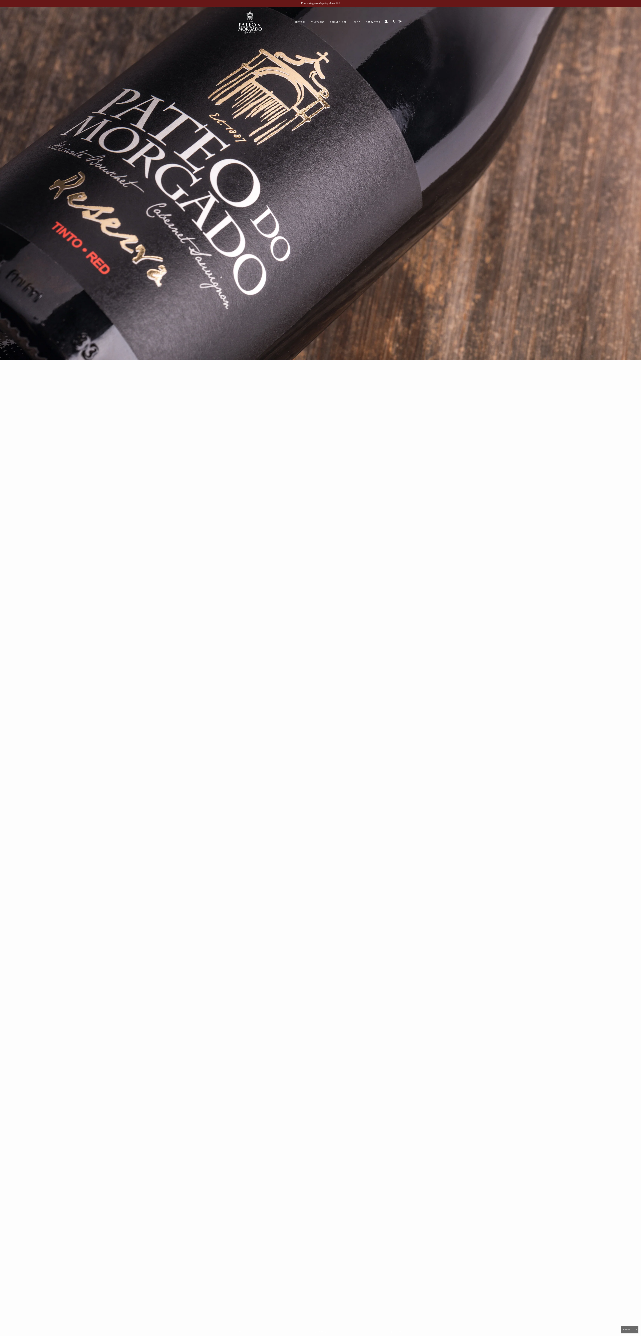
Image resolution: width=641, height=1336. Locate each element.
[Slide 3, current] (322, 1331)
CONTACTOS (373, 22)
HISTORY (300, 22)
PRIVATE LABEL (339, 22)
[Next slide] (400, 1332)
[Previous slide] (240, 1332)
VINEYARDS (318, 22)
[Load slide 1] (315, 1331)
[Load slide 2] (318, 1331)
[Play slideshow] (392, 1332)
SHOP (357, 22)
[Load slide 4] (325, 1331)
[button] (629, 1329)
